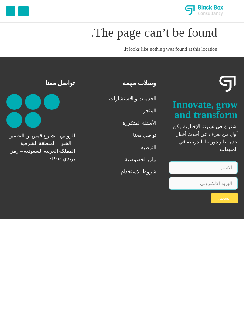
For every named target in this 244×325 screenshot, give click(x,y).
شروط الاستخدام (138, 171)
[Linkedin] (52, 102)
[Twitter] (14, 120)
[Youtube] (33, 102)
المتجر (149, 110)
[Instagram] (33, 120)
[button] (23, 11)
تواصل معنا (144, 135)
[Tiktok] (14, 102)
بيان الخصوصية (140, 159)
